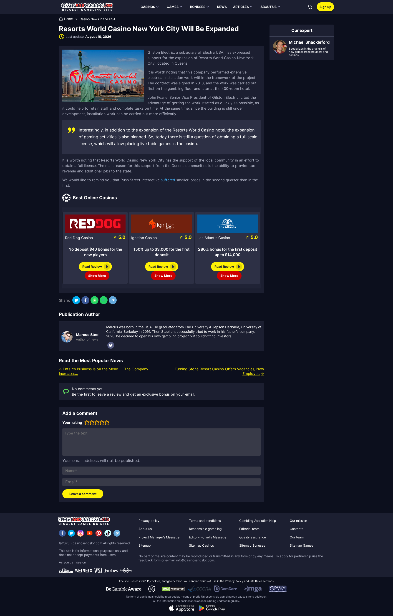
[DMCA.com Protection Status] (173, 589)
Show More (97, 276)
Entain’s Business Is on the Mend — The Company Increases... (103, 371)
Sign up (325, 7)
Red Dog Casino (79, 237)
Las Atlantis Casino (213, 237)
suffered (168, 180)
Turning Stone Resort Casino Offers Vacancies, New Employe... (219, 371)
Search (310, 7)
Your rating (72, 422)
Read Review (92, 266)
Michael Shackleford (309, 42)
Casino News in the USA (97, 19)
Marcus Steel (87, 334)
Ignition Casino (144, 237)
